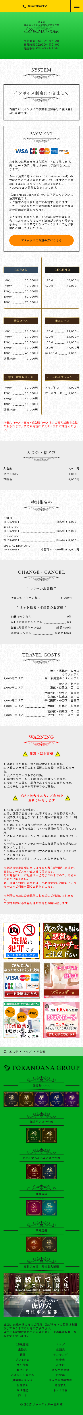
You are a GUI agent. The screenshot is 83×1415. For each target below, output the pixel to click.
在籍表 (60, 1349)
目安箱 (60, 1375)
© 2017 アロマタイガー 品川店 (41, 1404)
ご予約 (60, 1365)
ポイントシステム (22, 1375)
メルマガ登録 (60, 1370)
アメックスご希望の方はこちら (41, 240)
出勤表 (22, 1349)
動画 (22, 1354)
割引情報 (22, 1365)
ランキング (60, 1354)
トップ (60, 1344)
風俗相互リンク (22, 1380)
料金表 (60, 1360)
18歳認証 (22, 1344)
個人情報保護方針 (60, 1380)
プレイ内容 (22, 1360)
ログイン (22, 1370)
